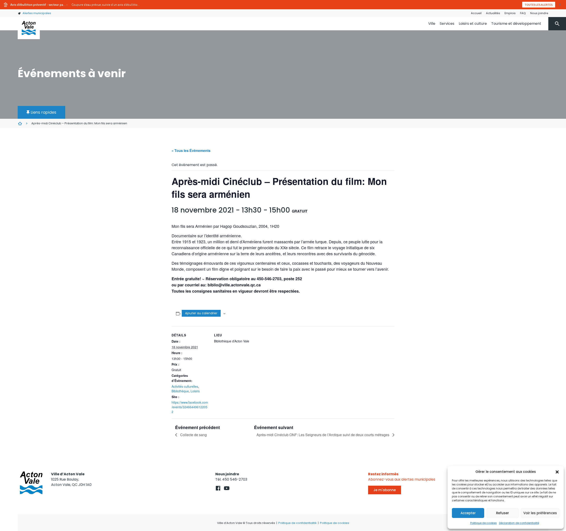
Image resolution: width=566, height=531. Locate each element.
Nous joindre (539, 13)
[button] (557, 472)
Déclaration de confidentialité (519, 523)
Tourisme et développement (516, 23)
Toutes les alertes (539, 4)
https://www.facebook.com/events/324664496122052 (190, 407)
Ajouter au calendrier (201, 313)
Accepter (468, 513)
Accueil (476, 13)
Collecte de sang (193, 434)
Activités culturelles (185, 386)
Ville (431, 23)
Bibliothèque (180, 391)
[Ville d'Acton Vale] (29, 28)
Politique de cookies (483, 523)
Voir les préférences (540, 513)
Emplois (510, 13)
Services (447, 23)
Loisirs (195, 391)
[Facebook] (217, 488)
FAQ (523, 13)
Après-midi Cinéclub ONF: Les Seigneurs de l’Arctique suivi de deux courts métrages (323, 434)
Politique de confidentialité (297, 523)
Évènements (20, 123)
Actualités (493, 13)
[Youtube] (226, 488)
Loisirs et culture (473, 23)
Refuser (502, 513)
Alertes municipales (37, 13)
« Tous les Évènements (191, 150)
